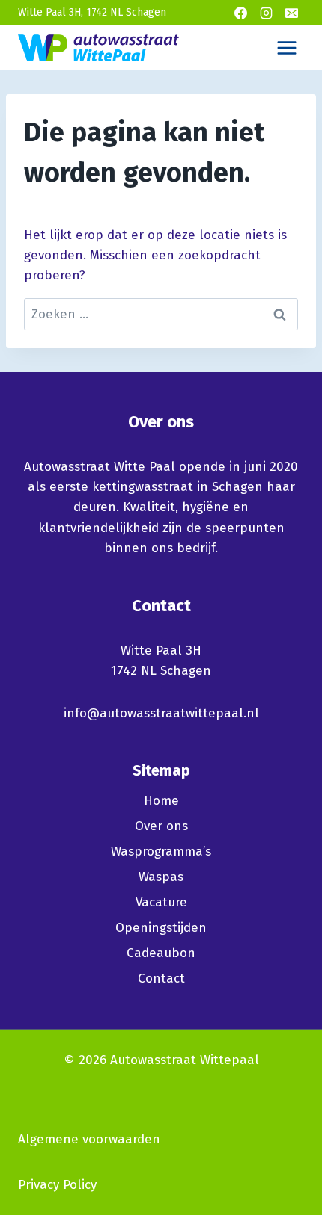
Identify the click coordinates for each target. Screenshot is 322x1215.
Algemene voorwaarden (89, 1139)
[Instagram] (266, 12)
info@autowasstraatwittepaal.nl (161, 713)
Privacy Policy (57, 1185)
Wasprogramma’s (161, 851)
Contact (161, 978)
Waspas (161, 877)
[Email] (291, 12)
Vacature (161, 902)
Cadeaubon (161, 953)
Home (161, 801)
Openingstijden (161, 928)
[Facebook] (240, 12)
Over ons (161, 826)
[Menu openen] (286, 47)
